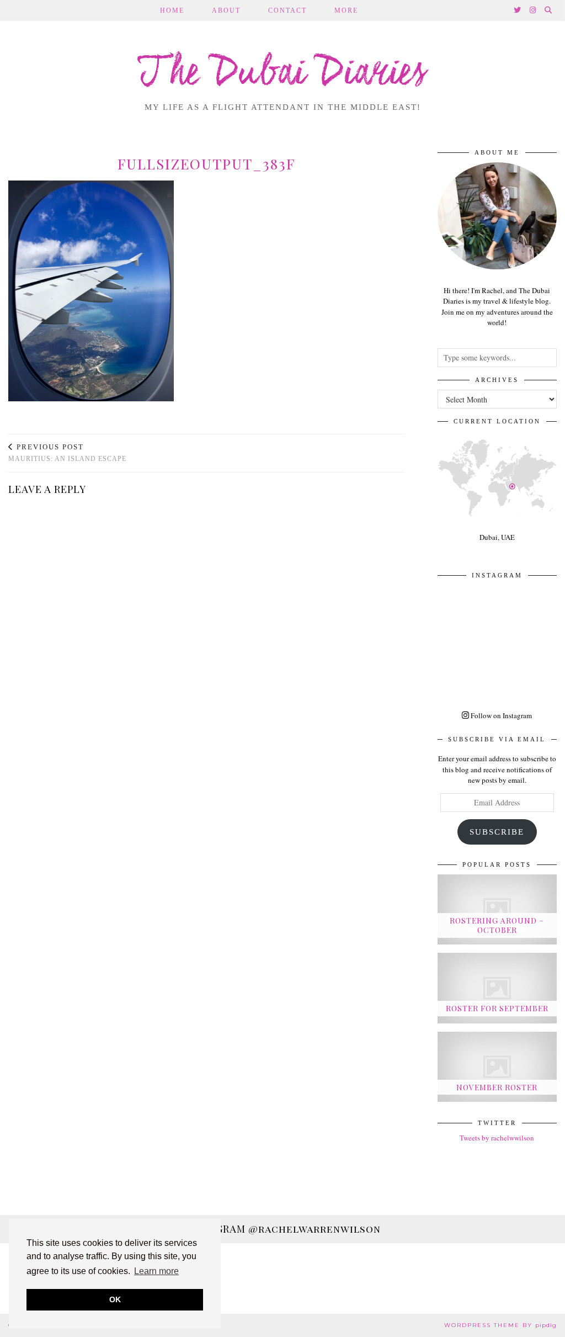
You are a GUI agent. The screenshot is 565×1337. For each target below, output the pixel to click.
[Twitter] (518, 10)
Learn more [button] (156, 1271)
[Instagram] (533, 10)
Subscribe (497, 831)
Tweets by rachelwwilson (497, 1138)
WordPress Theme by (500, 1325)
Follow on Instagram (500, 715)
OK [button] (115, 1299)
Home (172, 10)
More (346, 10)
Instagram (282, 1228)
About (226, 10)
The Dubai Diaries (283, 74)
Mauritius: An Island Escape (67, 453)
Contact (287, 10)
